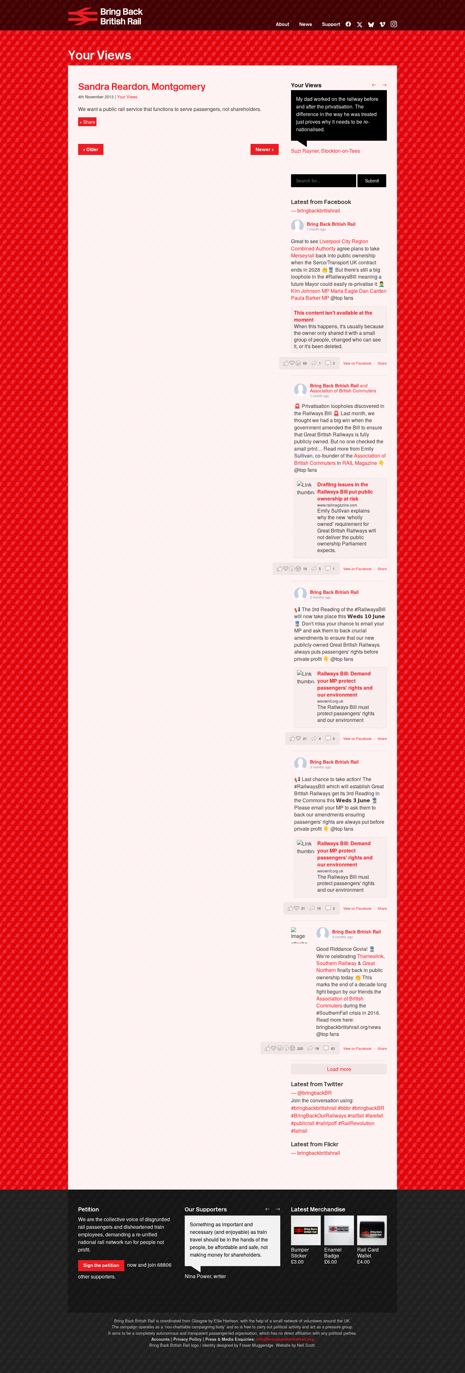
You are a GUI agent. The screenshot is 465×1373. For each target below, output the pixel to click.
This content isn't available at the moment (333, 316)
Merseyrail (302, 255)
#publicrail (302, 1123)
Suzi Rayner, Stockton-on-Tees (325, 150)
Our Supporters (206, 1209)
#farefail (374, 1115)
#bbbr (344, 1107)
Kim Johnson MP (310, 290)
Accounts (160, 1339)
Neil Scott (306, 1345)
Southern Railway (336, 963)
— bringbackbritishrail (315, 210)
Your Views (99, 55)
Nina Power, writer (205, 1276)
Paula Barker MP (310, 297)
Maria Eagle (344, 290)
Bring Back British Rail (105, 16)
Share (382, 363)
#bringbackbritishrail (314, 1107)
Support (331, 24)
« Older (90, 149)
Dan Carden (373, 290)
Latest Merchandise (318, 1209)
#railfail (356, 1115)
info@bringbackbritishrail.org (285, 1339)
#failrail (299, 1130)
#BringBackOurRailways (318, 1115)
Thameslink (370, 956)
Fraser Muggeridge (256, 1345)
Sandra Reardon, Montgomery (142, 87)
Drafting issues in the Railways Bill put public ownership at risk (345, 491)
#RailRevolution (356, 1123)
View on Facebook (358, 363)
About (282, 24)
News (305, 24)
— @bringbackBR (311, 1092)
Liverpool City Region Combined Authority (329, 244)
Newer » (265, 149)
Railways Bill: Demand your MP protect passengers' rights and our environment (345, 684)
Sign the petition (101, 1265)
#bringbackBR (368, 1107)
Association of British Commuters (339, 1002)
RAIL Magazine (359, 462)
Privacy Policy (187, 1339)
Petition (88, 1209)
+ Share (87, 122)
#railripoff (326, 1123)
